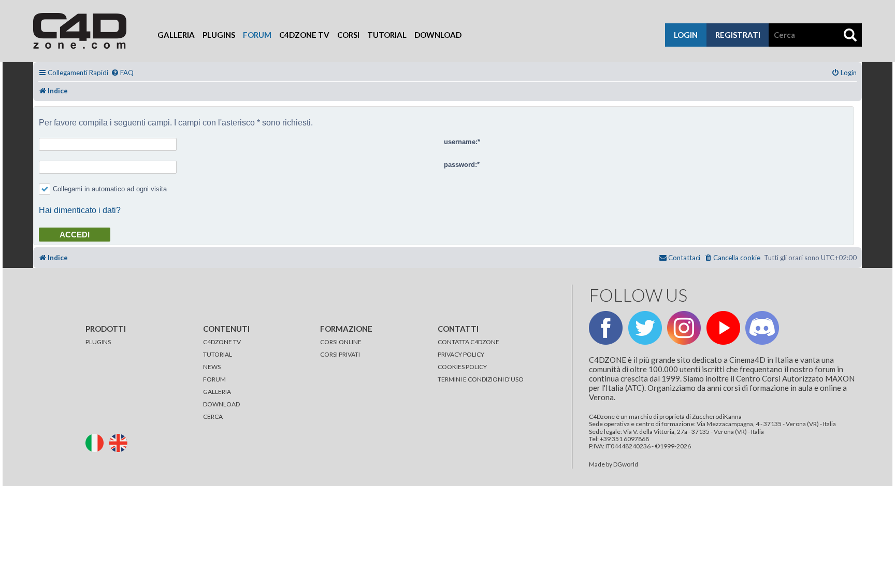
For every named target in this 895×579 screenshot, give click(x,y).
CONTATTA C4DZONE (468, 342)
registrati (737, 34)
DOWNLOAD (221, 404)
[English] (120, 442)
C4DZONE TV (222, 342)
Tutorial (387, 34)
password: (460, 164)
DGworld (625, 464)
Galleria (176, 34)
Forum (257, 34)
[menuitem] (122, 72)
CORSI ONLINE (341, 342)
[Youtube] (723, 328)
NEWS (212, 367)
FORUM (214, 379)
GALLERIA (217, 392)
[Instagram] (684, 328)
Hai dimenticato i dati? (80, 210)
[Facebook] (606, 328)
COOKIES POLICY (462, 367)
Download (437, 34)
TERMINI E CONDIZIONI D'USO (481, 379)
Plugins (219, 34)
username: (461, 142)
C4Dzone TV (304, 34)
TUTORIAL (217, 354)
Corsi (348, 34)
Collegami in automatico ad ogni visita (110, 189)
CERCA (213, 416)
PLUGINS (98, 342)
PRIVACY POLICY (461, 354)
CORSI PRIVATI (340, 354)
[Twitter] (645, 328)
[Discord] (762, 328)
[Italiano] (96, 442)
